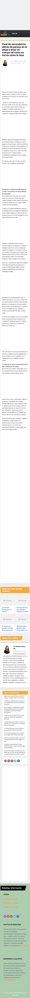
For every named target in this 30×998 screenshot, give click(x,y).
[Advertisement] (15, 15)
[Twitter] (15, 761)
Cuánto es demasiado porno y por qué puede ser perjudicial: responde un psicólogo (14, 717)
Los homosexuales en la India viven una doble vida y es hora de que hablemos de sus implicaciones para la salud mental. (14, 752)
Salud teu (11, 993)
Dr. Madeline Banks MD (19, 651)
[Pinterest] (8, 761)
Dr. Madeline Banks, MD (19, 61)
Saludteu (15, 995)
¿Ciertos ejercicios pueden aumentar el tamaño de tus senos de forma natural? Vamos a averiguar (14, 723)
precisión (23, 945)
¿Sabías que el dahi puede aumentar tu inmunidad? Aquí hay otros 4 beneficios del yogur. (14, 702)
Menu (14, 33)
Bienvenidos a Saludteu (11, 903)
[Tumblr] (18, 761)
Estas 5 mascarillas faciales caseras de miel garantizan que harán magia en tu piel (14, 739)
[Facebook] (5, 761)
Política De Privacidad (10, 907)
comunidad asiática (10, 980)
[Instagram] (12, 761)
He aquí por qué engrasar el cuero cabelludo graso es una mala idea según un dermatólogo (14, 746)
